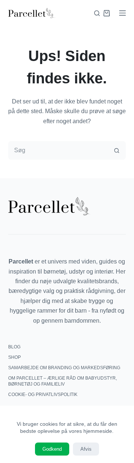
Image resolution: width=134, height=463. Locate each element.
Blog (14, 346)
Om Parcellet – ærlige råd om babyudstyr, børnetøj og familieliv (62, 381)
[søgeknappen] (116, 150)
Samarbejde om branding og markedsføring (64, 367)
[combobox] (58, 150)
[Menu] (122, 13)
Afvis (86, 449)
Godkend (52, 449)
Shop (14, 357)
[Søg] (97, 13)
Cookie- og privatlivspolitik (42, 394)
